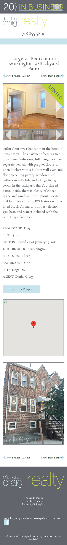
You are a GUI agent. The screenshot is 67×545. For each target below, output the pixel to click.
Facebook (6, 522)
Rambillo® (33, 539)
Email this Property (21, 289)
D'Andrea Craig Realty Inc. (24, 536)
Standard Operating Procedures (16, 518)
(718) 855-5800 (37, 504)
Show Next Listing (51, 76)
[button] (8, 106)
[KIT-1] (26, 135)
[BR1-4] (41, 135)
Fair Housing (35, 518)
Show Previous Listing (17, 76)
